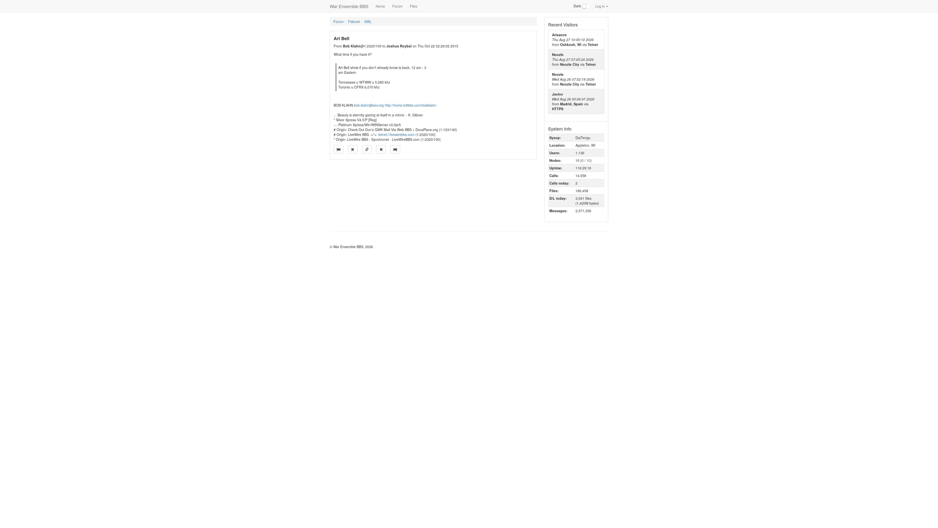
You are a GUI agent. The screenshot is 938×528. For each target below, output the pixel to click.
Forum (397, 6)
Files (413, 6)
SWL (368, 21)
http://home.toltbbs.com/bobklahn (410, 105)
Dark (578, 5)
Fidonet (354, 21)
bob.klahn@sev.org (369, 105)
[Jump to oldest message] (338, 149)
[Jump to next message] (381, 149)
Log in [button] (600, 6)
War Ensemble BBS (349, 6)
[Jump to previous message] (353, 149)
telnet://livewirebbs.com (396, 134)
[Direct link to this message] (367, 149)
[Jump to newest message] (395, 149)
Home (380, 6)
